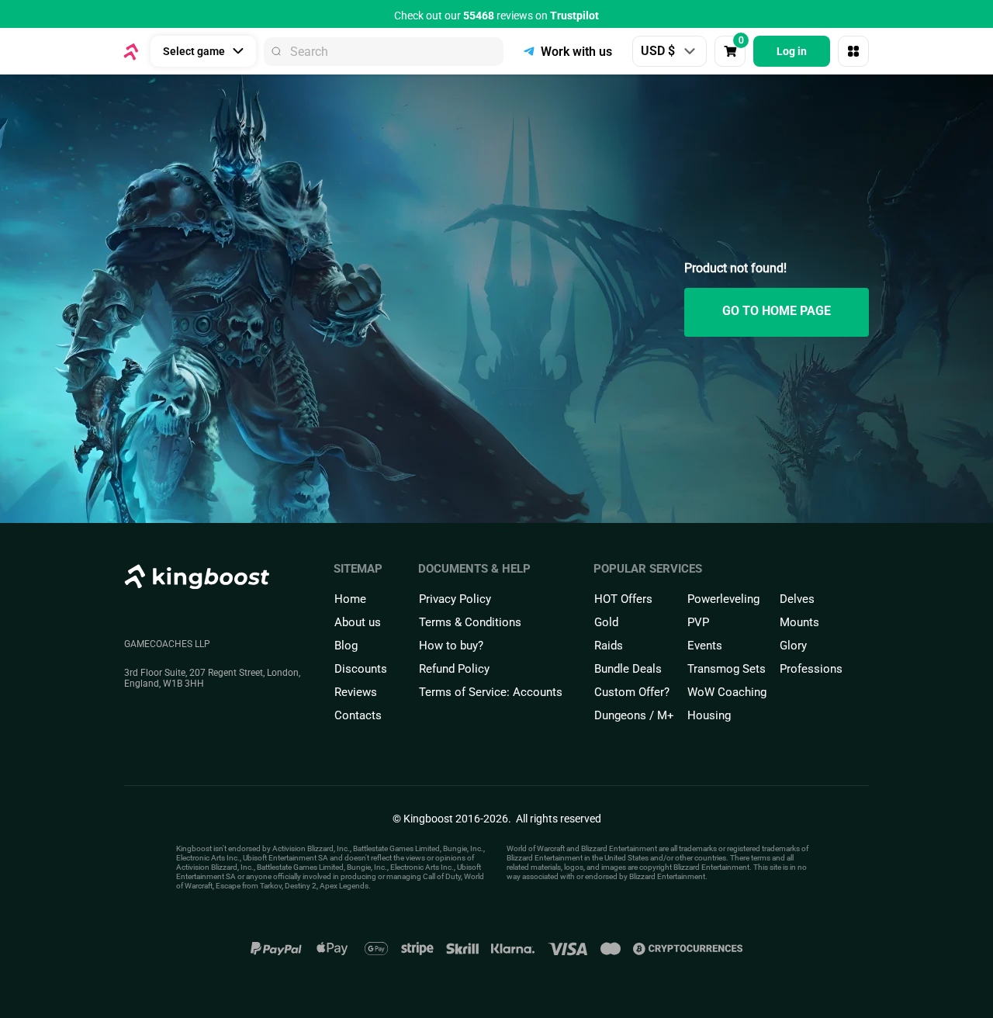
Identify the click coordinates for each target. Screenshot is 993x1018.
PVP (698, 622)
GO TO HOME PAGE (776, 310)
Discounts (360, 669)
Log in (792, 51)
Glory (793, 646)
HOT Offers (623, 599)
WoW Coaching (726, 692)
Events (704, 646)
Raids (608, 646)
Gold (606, 622)
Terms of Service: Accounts (490, 692)
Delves (797, 599)
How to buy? (451, 646)
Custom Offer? (631, 692)
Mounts (799, 622)
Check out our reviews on (496, 15)
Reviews (355, 692)
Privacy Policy (455, 599)
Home (350, 599)
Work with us (576, 51)
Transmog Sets (726, 669)
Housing (709, 715)
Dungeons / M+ (634, 715)
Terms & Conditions (470, 622)
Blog (346, 646)
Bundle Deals (628, 669)
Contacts (358, 715)
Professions (811, 669)
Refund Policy (454, 669)
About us (357, 622)
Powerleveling (723, 599)
